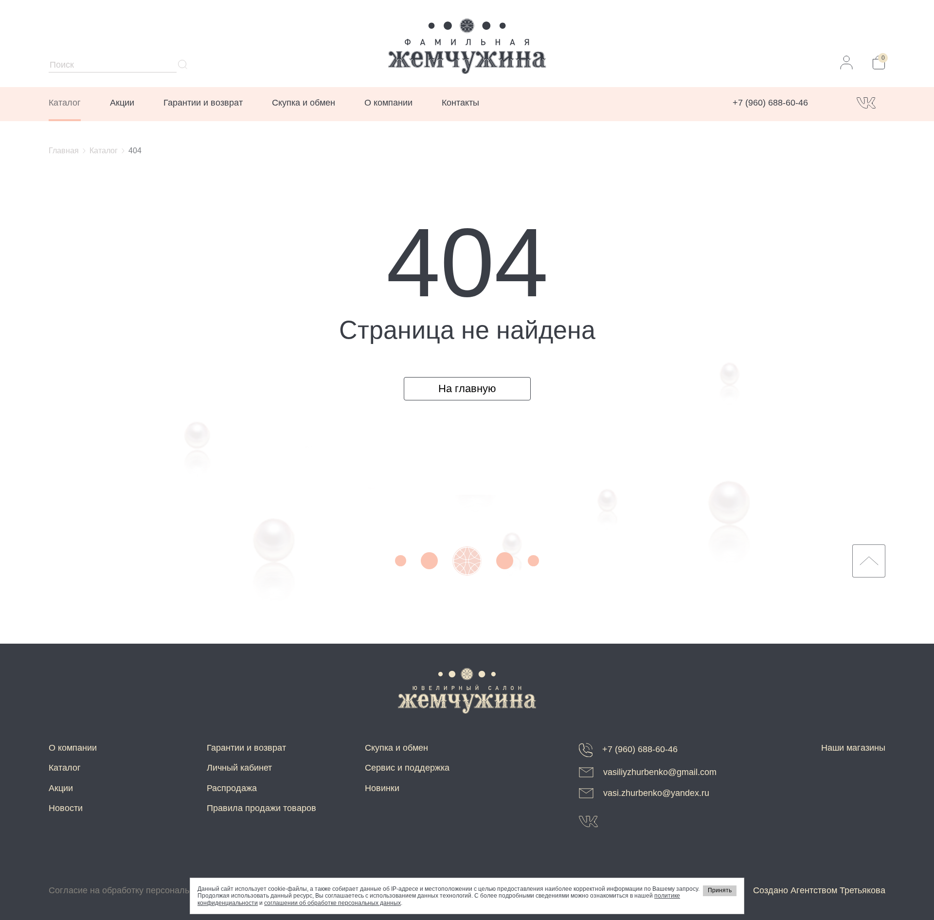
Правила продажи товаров (261, 808)
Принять (720, 890)
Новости (66, 808)
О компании (388, 103)
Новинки (382, 788)
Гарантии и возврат (203, 103)
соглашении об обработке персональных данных (332, 903)
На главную (467, 388)
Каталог (65, 103)
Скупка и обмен (303, 103)
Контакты (460, 103)
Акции (122, 103)
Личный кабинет (239, 768)
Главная (64, 150)
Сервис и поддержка (407, 768)
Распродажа (232, 788)
